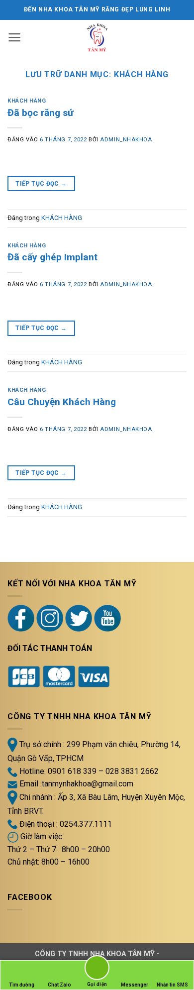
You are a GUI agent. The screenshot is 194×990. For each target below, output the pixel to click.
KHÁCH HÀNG (26, 101)
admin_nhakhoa (126, 139)
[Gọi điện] (97, 969)
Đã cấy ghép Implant (52, 257)
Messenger (134, 985)
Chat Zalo (59, 985)
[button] (14, 37)
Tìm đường (21, 985)
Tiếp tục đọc (41, 183)
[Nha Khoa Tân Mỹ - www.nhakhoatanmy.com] (97, 37)
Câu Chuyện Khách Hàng (61, 402)
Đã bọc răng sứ (40, 112)
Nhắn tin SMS (172, 985)
